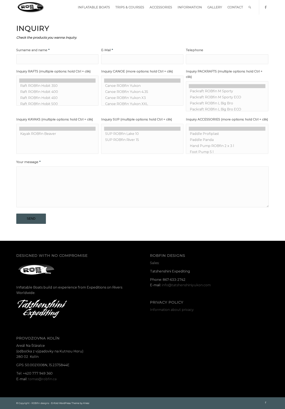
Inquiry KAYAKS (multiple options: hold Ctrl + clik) (54, 119)
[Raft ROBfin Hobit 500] (57, 104)
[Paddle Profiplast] (227, 134)
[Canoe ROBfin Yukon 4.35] (142, 92)
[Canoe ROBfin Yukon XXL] (142, 104)
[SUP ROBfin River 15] (142, 140)
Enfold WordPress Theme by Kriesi (70, 403)
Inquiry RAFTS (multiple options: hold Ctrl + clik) (53, 71)
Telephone (194, 50)
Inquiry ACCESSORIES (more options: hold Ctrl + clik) (227, 119)
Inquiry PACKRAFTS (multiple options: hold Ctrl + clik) (224, 74)
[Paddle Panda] (227, 140)
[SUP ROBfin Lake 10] (142, 134)
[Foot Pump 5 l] (227, 152)
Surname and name (32, 50)
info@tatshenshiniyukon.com (186, 285)
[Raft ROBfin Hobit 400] (57, 92)
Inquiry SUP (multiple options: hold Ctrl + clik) (136, 119)
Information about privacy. (172, 310)
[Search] (250, 7)
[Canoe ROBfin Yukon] (142, 86)
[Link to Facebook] (265, 7)
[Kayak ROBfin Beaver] (57, 134)
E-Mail (107, 50)
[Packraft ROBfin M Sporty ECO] (227, 97)
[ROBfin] (30, 7)
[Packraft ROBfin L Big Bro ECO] (227, 109)
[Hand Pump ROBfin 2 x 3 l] (227, 146)
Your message (28, 162)
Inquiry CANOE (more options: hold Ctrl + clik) (137, 71)
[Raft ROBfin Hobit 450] (57, 98)
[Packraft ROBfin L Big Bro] (227, 103)
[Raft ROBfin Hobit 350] (57, 86)
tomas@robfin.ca (42, 379)
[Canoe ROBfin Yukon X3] (142, 98)
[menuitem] (94, 7)
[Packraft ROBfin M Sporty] (227, 91)
